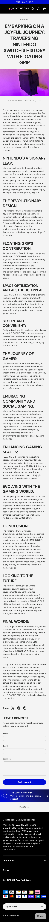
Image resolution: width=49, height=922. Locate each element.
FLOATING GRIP (14, 915)
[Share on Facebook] (19, 708)
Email (5, 746)
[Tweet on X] (13, 708)
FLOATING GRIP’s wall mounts (16, 294)
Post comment (24, 782)
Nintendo (24, 19)
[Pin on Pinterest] (25, 708)
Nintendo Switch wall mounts (16, 265)
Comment (7, 759)
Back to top (24, 807)
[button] (45, 9)
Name (5, 733)
